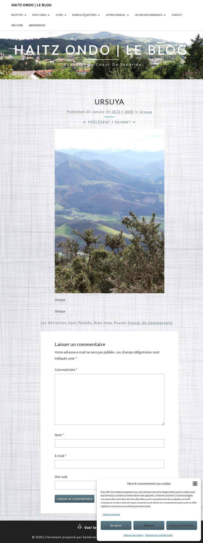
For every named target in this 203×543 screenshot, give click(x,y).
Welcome (17, 25)
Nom (59, 435)
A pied (59, 15)
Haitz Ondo (39, 15)
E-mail (61, 455)
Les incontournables (148, 15)
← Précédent (97, 122)
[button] (195, 484)
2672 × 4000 (123, 111)
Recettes (17, 15)
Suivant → (125, 122)
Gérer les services (111, 514)
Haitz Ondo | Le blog (31, 4)
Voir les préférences (181, 525)
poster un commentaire (150, 322)
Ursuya (146, 111)
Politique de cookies (133, 535)
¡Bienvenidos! (37, 25)
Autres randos (115, 15)
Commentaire (66, 369)
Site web (61, 477)
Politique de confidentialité (158, 535)
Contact (176, 15)
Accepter (116, 525)
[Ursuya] (109, 212)
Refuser (149, 525)
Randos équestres (84, 15)
